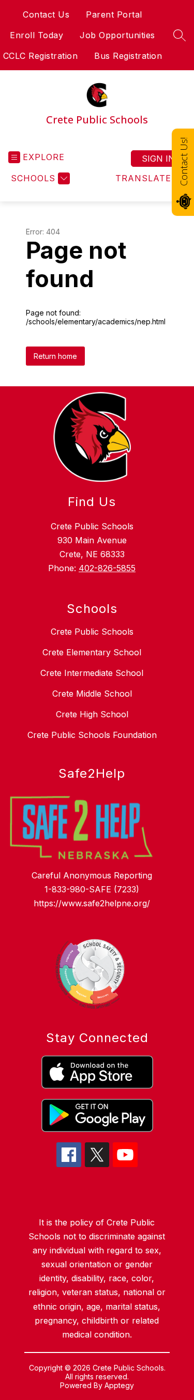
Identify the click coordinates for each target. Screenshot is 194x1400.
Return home (55, 356)
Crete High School (92, 714)
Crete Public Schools (92, 631)
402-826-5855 (107, 568)
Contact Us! (183, 161)
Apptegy (119, 1385)
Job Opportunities (117, 35)
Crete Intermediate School (91, 673)
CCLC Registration (40, 56)
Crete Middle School (92, 693)
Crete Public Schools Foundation (92, 735)
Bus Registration (128, 56)
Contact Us (46, 14)
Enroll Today (36, 35)
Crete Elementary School (91, 652)
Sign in (158, 158)
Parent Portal (114, 14)
